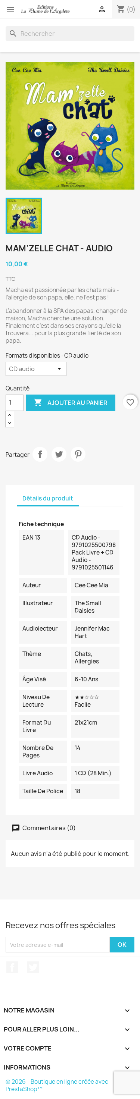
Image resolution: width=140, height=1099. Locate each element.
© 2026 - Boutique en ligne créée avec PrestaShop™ (57, 1085)
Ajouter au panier (71, 402)
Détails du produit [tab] (47, 498)
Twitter (33, 967)
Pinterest (78, 454)
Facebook (12, 967)
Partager (39, 454)
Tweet (59, 454)
